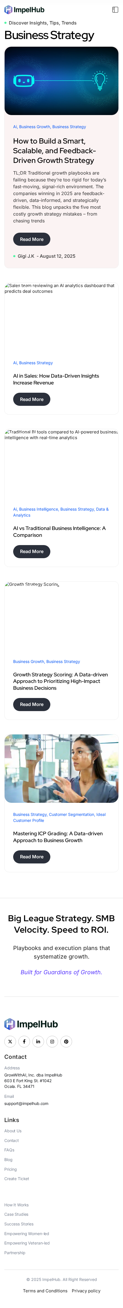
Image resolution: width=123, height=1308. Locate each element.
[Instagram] (52, 1041)
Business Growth (34, 126)
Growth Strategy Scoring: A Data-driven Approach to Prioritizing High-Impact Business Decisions (60, 681)
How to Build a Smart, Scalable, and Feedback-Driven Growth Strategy (54, 150)
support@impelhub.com (26, 1103)
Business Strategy (69, 126)
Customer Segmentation (71, 814)
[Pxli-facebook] (24, 1041)
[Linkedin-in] (38, 1041)
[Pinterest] (66, 1041)
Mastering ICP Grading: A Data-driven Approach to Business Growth (58, 836)
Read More (31, 239)
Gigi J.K (26, 256)
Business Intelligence (38, 509)
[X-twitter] (10, 1041)
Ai (15, 126)
